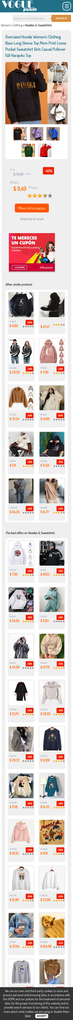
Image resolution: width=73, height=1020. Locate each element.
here (27, 1015)
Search (61, 18)
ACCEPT (41, 1016)
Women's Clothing (11, 25)
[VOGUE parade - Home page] (19, 11)
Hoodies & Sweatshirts (38, 25)
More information (31, 208)
